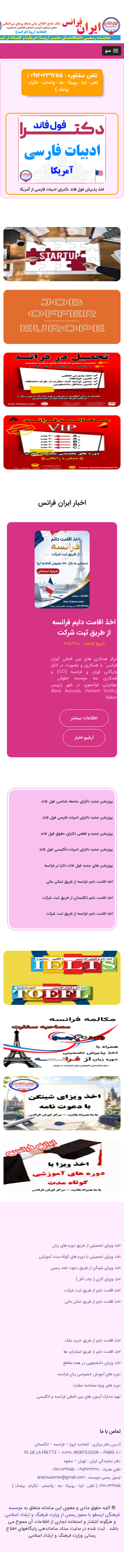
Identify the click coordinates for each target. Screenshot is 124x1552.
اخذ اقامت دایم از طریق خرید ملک (93, 1340)
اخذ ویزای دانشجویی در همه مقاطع (92, 1363)
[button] (111, 51)
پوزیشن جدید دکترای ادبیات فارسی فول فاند (77, 818)
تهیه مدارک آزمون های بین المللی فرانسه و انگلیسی (79, 1396)
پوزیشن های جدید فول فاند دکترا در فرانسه (78, 866)
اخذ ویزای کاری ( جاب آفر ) (98, 1279)
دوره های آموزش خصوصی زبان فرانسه (89, 1374)
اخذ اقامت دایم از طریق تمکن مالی (93, 1301)
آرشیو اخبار (84, 735)
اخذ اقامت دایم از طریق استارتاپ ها (92, 1352)
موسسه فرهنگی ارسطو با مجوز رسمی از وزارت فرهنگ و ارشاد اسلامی (62, 1511)
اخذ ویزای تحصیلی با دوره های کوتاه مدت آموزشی (80, 1257)
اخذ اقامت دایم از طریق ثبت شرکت (92, 1290)
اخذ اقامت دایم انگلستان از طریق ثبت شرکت (77, 898)
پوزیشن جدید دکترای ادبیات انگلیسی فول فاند (76, 850)
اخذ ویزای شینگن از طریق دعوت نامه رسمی (86, 1268)
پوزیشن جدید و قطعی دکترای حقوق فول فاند (77, 834)
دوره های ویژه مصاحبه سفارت (97, 1385)
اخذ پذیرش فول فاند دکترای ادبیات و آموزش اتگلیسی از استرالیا (62, 189)
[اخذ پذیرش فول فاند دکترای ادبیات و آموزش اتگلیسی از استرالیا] (62, 149)
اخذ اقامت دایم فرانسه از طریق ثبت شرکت (79, 914)
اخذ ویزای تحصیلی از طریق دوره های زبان (86, 1245)
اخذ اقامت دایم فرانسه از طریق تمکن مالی (79, 882)
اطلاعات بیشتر (84, 715)
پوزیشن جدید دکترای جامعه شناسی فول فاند (77, 801)
